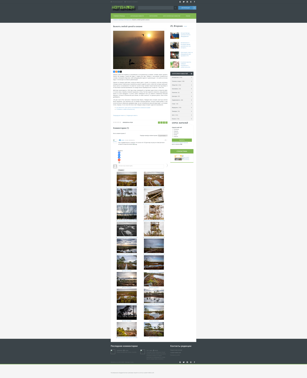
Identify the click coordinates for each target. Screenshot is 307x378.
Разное (188, 16)
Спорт (173, 104)
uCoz (132, 362)
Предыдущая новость (119, 115)
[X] (121, 72)
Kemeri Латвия (127, 270)
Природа (174, 111)
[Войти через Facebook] (119, 157)
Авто (173, 115)
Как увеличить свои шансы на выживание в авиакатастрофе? (133, 107)
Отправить (121, 170)
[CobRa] (115, 141)
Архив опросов (183, 142)
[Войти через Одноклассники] (165, 165)
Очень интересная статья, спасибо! (126, 352)
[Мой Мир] (119, 72)
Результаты (175, 142)
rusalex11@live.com (148, 372)
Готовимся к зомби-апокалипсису (125, 109)
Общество (175, 85)
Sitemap (127, 362)
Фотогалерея (153, 16)
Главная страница (119, 16)
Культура (174, 96)
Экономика (175, 88)
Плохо (175, 134)
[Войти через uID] (119, 152)
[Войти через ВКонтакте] (119, 155)
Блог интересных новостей (171, 16)
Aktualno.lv (114, 362)
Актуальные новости (137, 16)
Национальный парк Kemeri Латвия (154, 187)
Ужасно (176, 136)
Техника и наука (176, 81)
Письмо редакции (118, 1)
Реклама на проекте (132, 1)
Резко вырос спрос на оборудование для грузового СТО (187, 54)
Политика (174, 92)
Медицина (175, 107)
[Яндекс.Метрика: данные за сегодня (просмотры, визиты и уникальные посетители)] (185, 156)
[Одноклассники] (116, 72)
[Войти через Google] (119, 162)
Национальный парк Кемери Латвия (127, 187)
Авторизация (185, 8)
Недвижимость (176, 100)
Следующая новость (132, 115)
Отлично (176, 129)
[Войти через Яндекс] (119, 160)
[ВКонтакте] (114, 72)
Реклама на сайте (175, 355)
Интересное (127, 19)
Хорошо (176, 131)
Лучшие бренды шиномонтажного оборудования (185, 34)
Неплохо (176, 133)
